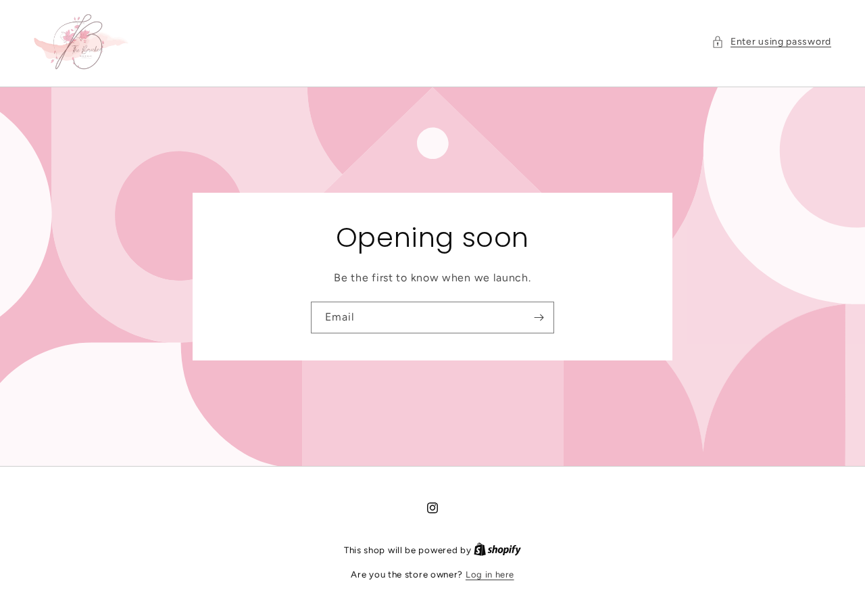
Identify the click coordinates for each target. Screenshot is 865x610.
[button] (771, 41)
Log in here (490, 574)
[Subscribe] (538, 317)
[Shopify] (497, 550)
